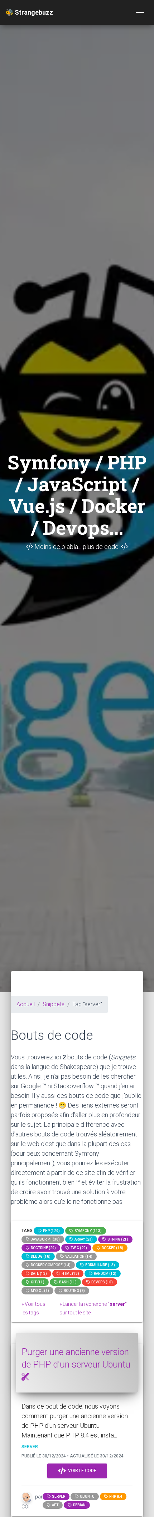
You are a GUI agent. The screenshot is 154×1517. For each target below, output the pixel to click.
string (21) (117, 1239)
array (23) (83, 1239)
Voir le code (81, 1470)
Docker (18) (111, 1248)
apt (54, 1505)
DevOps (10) (101, 1282)
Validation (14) (78, 1256)
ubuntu (86, 1496)
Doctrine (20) (42, 1248)
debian (79, 1505)
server (57, 1496)
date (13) (38, 1274)
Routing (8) (73, 1291)
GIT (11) (36, 1282)
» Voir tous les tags (33, 1308)
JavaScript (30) (44, 1239)
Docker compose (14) (50, 1265)
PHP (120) (51, 1231)
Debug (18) (39, 1256)
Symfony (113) (87, 1231)
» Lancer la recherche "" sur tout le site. (93, 1308)
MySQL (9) (39, 1291)
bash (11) (67, 1282)
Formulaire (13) (99, 1265)
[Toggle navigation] (140, 12)
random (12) (104, 1274)
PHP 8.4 (115, 1496)
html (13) (69, 1274)
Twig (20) (78, 1248)
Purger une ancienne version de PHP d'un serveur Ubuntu (75, 1358)
